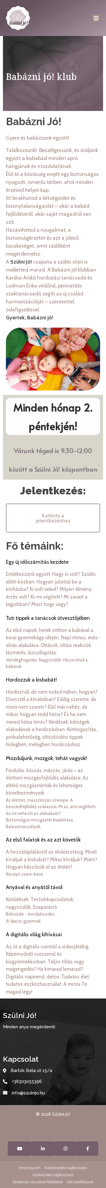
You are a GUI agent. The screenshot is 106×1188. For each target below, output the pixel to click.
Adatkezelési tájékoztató (65, 1167)
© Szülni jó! (53, 1114)
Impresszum (30, 1167)
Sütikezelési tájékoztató (53, 1174)
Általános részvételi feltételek (38, 1181)
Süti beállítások (80, 1181)
